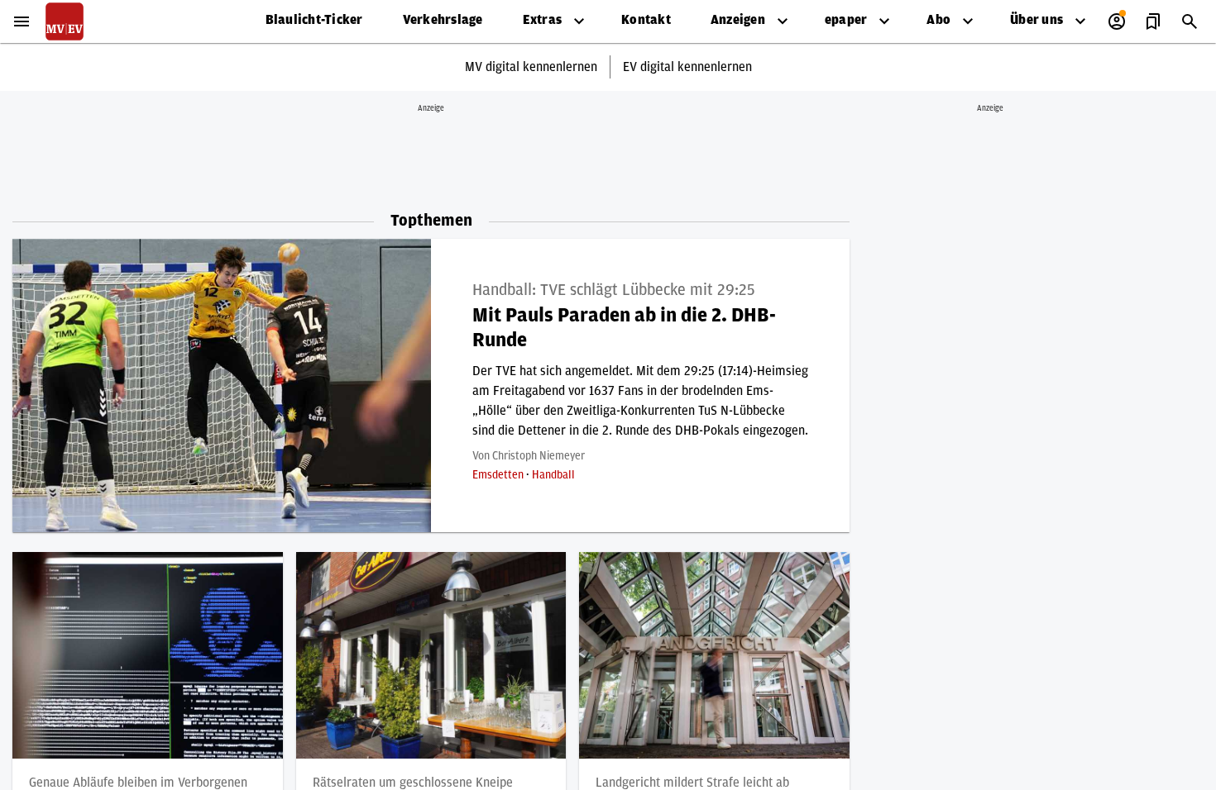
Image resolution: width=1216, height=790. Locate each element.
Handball (553, 475)
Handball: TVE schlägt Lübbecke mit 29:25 (613, 290)
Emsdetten (499, 475)
